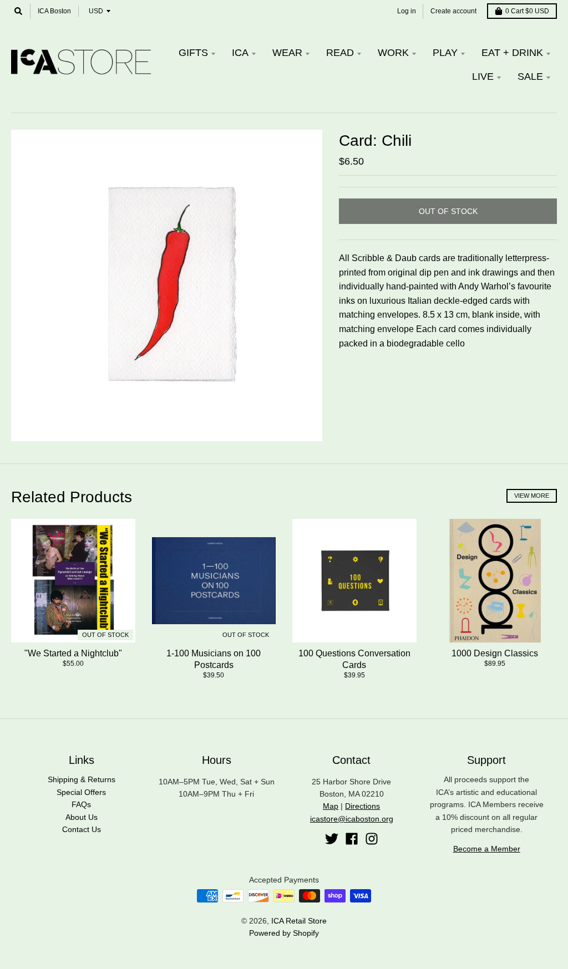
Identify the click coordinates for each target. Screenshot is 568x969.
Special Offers (81, 792)
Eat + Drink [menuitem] (512, 52)
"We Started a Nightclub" (73, 653)
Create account (453, 11)
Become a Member (486, 848)
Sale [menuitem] (530, 76)
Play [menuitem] (445, 52)
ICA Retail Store (299, 920)
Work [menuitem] (393, 52)
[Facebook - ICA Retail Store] (351, 838)
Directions (362, 806)
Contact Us (81, 829)
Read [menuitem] (340, 52)
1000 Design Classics (495, 653)
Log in (406, 11)
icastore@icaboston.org (351, 818)
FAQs (81, 804)
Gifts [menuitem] (193, 52)
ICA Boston (54, 11)
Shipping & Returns (81, 779)
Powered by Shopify (284, 933)
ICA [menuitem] (240, 52)
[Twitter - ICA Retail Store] (331, 838)
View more (531, 495)
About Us (81, 817)
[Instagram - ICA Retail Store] (371, 838)
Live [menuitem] (483, 76)
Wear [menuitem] (287, 52)
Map (330, 806)
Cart (527, 11)
